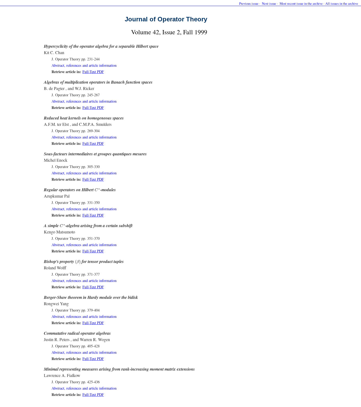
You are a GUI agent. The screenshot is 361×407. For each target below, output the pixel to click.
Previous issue (248, 3)
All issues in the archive (341, 3)
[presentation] (97, 190)
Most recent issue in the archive (301, 3)
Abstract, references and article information (84, 65)
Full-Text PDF (93, 71)
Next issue (269, 3)
